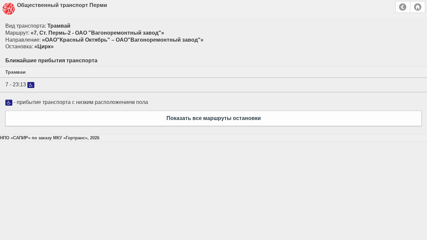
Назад (402, 7)
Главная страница (417, 7)
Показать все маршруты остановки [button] (213, 118)
